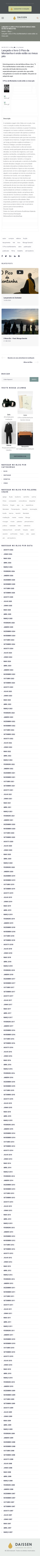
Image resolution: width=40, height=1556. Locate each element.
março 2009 (8, 1429)
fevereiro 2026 (9, 571)
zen (4, 538)
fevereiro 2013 (9, 1227)
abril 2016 (7, 1064)
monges (5, 521)
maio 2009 (7, 1420)
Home (4, 31)
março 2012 (8, 1275)
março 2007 (8, 1532)
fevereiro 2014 (9, 1176)
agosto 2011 (8, 1305)
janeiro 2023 (8, 717)
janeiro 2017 (8, 1026)
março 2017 (8, 1017)
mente (14, 517)
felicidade (6, 509)
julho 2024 (8, 653)
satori (32, 530)
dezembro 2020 (9, 824)
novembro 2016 (9, 1034)
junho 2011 (8, 1313)
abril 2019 (7, 910)
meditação (6, 517)
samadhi (17, 530)
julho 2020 (8, 846)
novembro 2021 (9, 777)
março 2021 (8, 811)
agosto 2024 (8, 648)
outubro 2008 (9, 1451)
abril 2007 (7, 1528)
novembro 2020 (9, 829)
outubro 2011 (9, 1296)
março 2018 (8, 966)
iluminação (33, 509)
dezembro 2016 (9, 1030)
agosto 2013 (8, 1202)
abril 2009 (7, 1425)
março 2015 (8, 1120)
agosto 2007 (8, 1511)
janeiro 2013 (8, 1232)
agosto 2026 (8, 550)
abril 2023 (7, 704)
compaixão (12, 501)
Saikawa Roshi (7, 530)
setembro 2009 (9, 1403)
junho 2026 (8, 554)
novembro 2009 (9, 1395)
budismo (18, 497)
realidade (12, 525)
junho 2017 (8, 1004)
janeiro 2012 (8, 1283)
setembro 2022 (9, 734)
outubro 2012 (9, 1245)
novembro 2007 (9, 1498)
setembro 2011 (9, 1300)
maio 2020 (7, 854)
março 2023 (8, 708)
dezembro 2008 (9, 1442)
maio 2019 (7, 906)
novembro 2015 (9, 1086)
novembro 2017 (9, 983)
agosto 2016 (8, 1047)
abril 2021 (7, 807)
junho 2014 (8, 1159)
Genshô (24, 509)
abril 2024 (7, 666)
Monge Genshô (28, 242)
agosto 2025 (8, 597)
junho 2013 (8, 1210)
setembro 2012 (9, 1249)
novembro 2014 (9, 1137)
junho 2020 (8, 850)
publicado (6, 251)
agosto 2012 (8, 1253)
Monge (27, 517)
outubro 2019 (9, 884)
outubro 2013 (9, 1193)
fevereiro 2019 (9, 919)
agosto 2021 (8, 790)
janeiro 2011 (8, 1335)
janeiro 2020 (8, 871)
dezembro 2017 (9, 979)
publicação (27, 246)
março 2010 (8, 1378)
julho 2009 (8, 1412)
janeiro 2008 (8, 1489)
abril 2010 (7, 1373)
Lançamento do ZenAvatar (13, 298)
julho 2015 (8, 1103)
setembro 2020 (9, 837)
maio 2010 (7, 1369)
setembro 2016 (9, 1043)
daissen (21, 47)
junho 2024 (8, 657)
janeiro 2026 (8, 575)
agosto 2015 (8, 1099)
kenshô (18, 513)
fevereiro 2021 (9, 816)
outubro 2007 (9, 1502)
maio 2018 (7, 957)
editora (18, 238)
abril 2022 (7, 756)
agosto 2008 (8, 1459)
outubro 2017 (9, 987)
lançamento (6, 242)
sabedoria (27, 525)
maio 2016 (7, 1060)
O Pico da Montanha (9, 246)
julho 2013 (8, 1206)
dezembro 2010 (9, 1339)
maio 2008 (7, 1472)
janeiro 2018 (8, 974)
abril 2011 (7, 1322)
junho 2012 (8, 1262)
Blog (9, 31)
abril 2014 (7, 1167)
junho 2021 (8, 798)
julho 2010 (8, 1360)
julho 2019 (8, 897)
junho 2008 (8, 1468)
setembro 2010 (9, 1352)
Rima (13, 251)
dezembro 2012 (9, 1236)
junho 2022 (8, 747)
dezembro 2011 (9, 1288)
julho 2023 (8, 691)
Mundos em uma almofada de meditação (21, 358)
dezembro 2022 (9, 721)
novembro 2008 (9, 1446)
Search (34, 379)
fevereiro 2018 (9, 970)
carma (34, 497)
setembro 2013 (9, 1197)
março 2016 (8, 1069)
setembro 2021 (9, 786)
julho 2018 (8, 949)
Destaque (7, 475)
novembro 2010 (9, 1343)
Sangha (25, 530)
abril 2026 (7, 563)
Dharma (5, 505)
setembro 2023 (9, 683)
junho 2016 (8, 1056)
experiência (29, 505)
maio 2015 (7, 1112)
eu (22, 505)
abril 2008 (7, 1476)
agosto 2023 (8, 687)
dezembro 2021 (9, 773)
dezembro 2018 (9, 927)
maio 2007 (7, 1523)
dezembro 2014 (9, 1133)
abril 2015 (7, 1116)
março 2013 (8, 1223)
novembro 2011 (9, 1292)
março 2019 (8, 914)
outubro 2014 (9, 1142)
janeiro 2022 (8, 768)
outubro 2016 (9, 1039)
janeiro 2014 (8, 1180)
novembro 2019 (9, 880)
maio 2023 (7, 700)
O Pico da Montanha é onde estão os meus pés (19, 81)
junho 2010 (8, 1365)
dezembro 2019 (9, 876)
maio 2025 (7, 610)
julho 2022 (8, 743)
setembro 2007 (9, 1506)
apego (5, 497)
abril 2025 (7, 614)
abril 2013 (7, 1219)
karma (11, 513)
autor (4, 238)
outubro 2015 (9, 1090)
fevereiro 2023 (9, 713)
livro (18, 242)
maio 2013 (7, 1215)
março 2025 (8, 618)
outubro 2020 (9, 833)
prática (5, 525)
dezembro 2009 (9, 1390)
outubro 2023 (9, 678)
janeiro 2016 (8, 1077)
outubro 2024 (9, 640)
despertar (32, 501)
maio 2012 (7, 1266)
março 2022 (8, 760)
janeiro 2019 (8, 923)
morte (12, 521)
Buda (11, 497)
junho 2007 (8, 1519)
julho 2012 (8, 1257)
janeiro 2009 (8, 1438)
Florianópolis (15, 509)
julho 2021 (8, 794)
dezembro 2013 (9, 1185)
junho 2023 (8, 696)
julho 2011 (8, 1309)
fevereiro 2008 (9, 1485)
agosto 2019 (8, 893)
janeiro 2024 (8, 670)
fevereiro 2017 (9, 1022)
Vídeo (6, 483)
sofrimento (13, 534)
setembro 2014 (9, 1146)
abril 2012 (7, 1270)
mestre (20, 517)
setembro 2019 (9, 889)
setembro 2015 (9, 1094)
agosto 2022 (8, 738)
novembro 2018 (9, 931)
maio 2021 (7, 803)
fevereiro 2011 (9, 1330)
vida (27, 534)
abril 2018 (7, 962)
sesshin (5, 534)
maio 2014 (7, 1163)
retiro (19, 525)
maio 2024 (7, 661)
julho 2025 (8, 601)
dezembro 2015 (9, 1082)
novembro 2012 (9, 1240)
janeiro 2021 (8, 820)
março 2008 (8, 1481)
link (14, 242)
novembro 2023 (9, 674)
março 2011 (8, 1326)
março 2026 (8, 567)
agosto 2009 (8, 1408)
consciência (23, 501)
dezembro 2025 (9, 580)
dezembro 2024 (9, 631)
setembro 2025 (9, 593)
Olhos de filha (27, 362)
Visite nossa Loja (20, 456)
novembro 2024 (9, 635)
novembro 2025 (9, 584)
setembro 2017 (9, 992)
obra (19, 246)
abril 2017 (7, 1013)
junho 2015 (8, 1107)
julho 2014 (8, 1155)
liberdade (26, 513)
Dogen (12, 505)
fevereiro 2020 (9, 867)
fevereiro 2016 (9, 1073)
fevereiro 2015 (9, 1125)
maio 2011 (7, 1318)
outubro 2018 (9, 936)
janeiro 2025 (8, 627)
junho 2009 (8, 1416)
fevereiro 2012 (9, 1279)
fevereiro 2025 (9, 623)
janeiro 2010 (8, 1386)
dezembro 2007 (9, 1493)
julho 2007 (8, 1515)
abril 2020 (7, 859)
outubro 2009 (9, 1399)
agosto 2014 (8, 1150)
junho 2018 (8, 953)
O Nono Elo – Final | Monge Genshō (15, 338)
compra (11, 238)
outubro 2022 (9, 730)
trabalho (20, 251)
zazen (33, 534)
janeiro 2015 (8, 1129)
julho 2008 (8, 1463)
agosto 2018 (8, 944)
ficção (25, 238)
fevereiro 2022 (9, 764)
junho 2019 (8, 901)
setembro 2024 (9, 644)
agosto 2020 (8, 841)
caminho (26, 497)
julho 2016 (8, 1052)
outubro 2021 (9, 781)
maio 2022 (7, 751)
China (4, 501)
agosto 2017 (8, 996)
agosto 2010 (8, 1356)
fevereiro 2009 (9, 1433)
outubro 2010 (9, 1348)
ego (18, 505)
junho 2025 (8, 605)
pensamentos (29, 521)
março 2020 (8, 863)
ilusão (5, 513)
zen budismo (29, 251)
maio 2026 (7, 558)
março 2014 (8, 1172)
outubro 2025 (9, 588)
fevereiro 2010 (9, 1382)
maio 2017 (7, 1009)
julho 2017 (8, 1000)
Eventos (7, 479)
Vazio (22, 534)
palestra (19, 521)
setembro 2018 (9, 940)
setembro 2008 (9, 1455)
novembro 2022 (9, 726)
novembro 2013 (9, 1189)
